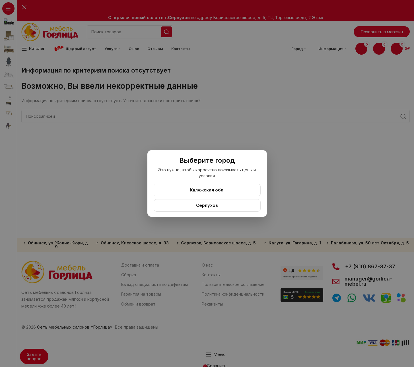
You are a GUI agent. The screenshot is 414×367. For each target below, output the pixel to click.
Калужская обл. (207, 190)
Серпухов (207, 205)
